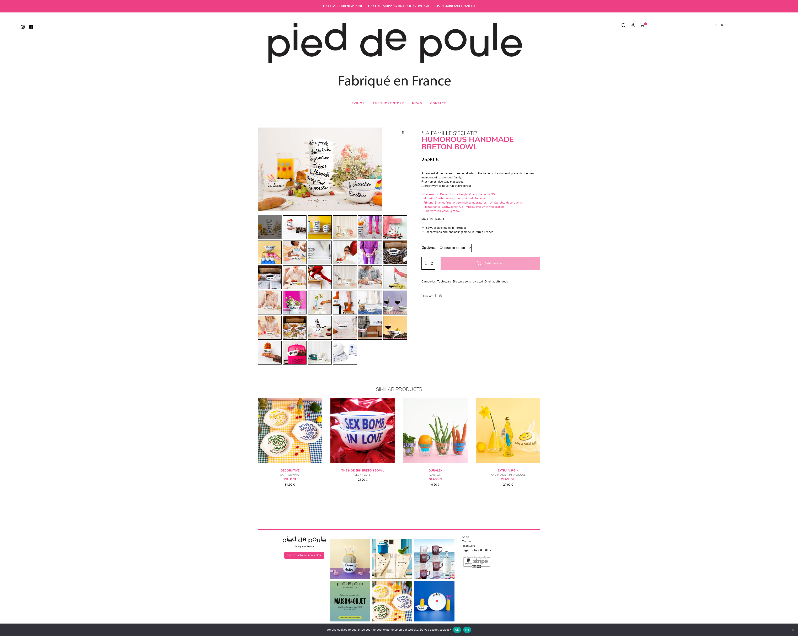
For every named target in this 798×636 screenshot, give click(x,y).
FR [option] (721, 25)
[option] (721, 25)
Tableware (444, 282)
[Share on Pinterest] (440, 296)
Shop (465, 537)
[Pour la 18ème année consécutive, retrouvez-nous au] (350, 601)
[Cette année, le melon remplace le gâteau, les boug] (350, 559)
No (467, 629)
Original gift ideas (496, 282)
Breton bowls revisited (468, 282)
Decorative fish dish (289, 475)
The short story (388, 103)
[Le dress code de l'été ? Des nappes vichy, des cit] (392, 601)
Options (428, 247)
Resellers (468, 546)
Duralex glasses (435, 475)
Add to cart (494, 263)
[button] (403, 132)
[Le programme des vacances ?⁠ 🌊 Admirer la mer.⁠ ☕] (434, 559)
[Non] (793, 630)
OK (457, 629)
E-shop (358, 103)
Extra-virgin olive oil (508, 475)
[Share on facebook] (435, 296)
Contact (438, 103)
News (417, 103)
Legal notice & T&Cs (476, 550)
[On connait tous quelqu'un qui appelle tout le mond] (434, 601)
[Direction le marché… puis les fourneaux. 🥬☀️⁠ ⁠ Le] (392, 559)
